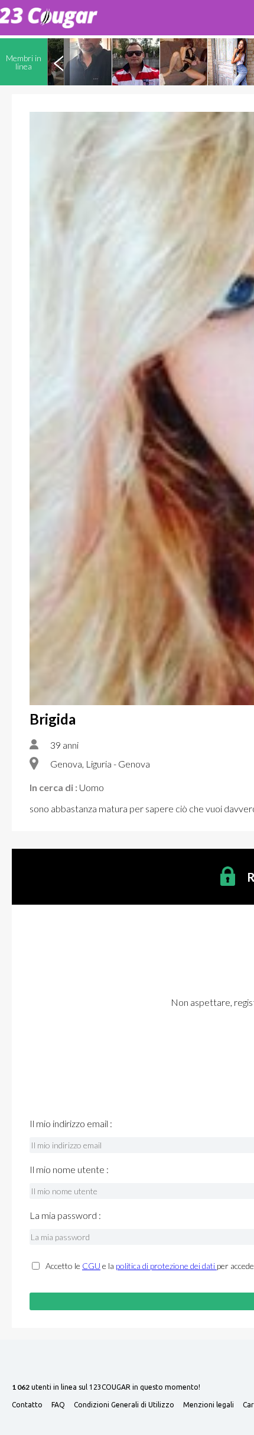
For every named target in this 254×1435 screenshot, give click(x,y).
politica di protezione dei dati (166, 1266)
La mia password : (65, 1215)
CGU (91, 1266)
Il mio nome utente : (69, 1169)
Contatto (27, 1405)
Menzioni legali (208, 1405)
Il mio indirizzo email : (71, 1123)
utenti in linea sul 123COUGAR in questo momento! (106, 1387)
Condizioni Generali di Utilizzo (124, 1405)
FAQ (58, 1405)
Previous (58, 61)
